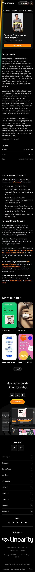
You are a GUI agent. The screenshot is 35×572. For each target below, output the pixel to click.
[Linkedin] (17, 523)
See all (17, 369)
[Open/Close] (31, 3)
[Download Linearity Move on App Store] (21, 448)
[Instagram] (13, 523)
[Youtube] (26, 523)
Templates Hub (8, 10)
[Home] (8, 3)
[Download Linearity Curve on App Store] (14, 448)
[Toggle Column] (31, 456)
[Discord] (9, 523)
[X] (22, 523)
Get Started (17, 402)
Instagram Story (15, 10)
